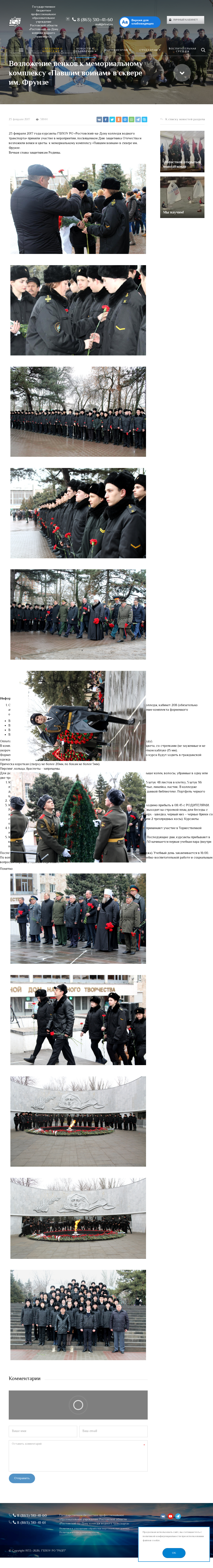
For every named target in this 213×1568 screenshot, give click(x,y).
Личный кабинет (185, 20)
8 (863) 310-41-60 (94, 20)
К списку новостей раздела (185, 119)
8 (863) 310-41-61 (31, 1523)
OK (174, 1553)
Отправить (22, 1478)
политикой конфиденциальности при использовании (173, 1537)
